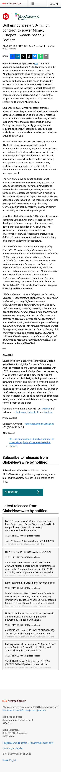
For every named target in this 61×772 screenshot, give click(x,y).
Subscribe (11, 492)
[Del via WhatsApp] (40, 56)
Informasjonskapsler (13, 748)
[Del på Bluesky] (34, 56)
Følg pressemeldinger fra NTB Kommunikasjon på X (28, 743)
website (46, 408)
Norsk (5, 760)
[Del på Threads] (29, 56)
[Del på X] (23, 56)
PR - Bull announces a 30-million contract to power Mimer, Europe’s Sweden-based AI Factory (31, 442)
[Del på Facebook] (12, 56)
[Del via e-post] (45, 56)
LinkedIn (32, 412)
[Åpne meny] (33, 3)
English (12, 760)
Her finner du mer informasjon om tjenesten (24, 710)
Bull (36, 63)
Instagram (21, 412)
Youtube (48, 412)
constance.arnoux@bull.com (39, 423)
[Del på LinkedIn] (17, 56)
